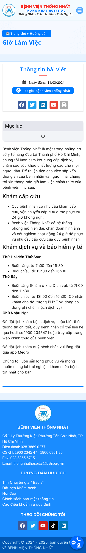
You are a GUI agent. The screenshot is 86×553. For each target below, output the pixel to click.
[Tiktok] (53, 525)
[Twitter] (32, 525)
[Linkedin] (63, 525)
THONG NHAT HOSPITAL (45, 11)
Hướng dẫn (38, 33)
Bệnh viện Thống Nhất (45, 6)
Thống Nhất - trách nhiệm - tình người (45, 14)
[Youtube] (43, 525)
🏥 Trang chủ (16, 33)
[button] (22, 105)
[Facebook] (22, 525)
